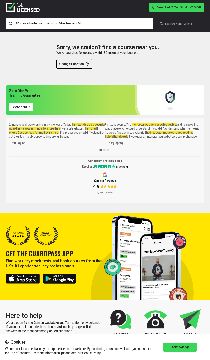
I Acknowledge (180, 347)
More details (21, 107)
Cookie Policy (91, 353)
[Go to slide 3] (108, 150)
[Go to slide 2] (104, 150)
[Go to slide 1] (100, 150)
